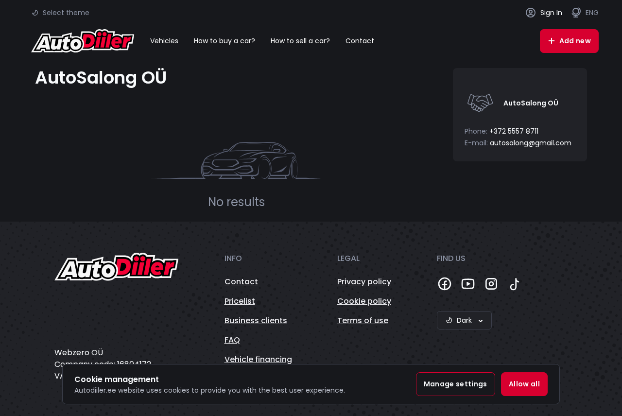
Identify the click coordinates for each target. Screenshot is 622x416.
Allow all (524, 384)
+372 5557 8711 (513, 131)
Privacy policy (364, 281)
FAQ (232, 340)
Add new (575, 41)
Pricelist (240, 301)
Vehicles (164, 41)
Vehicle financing (258, 359)
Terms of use (362, 320)
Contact (360, 41)
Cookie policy (364, 301)
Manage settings (455, 384)
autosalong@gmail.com (530, 143)
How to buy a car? (224, 41)
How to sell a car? (300, 41)
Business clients (256, 320)
